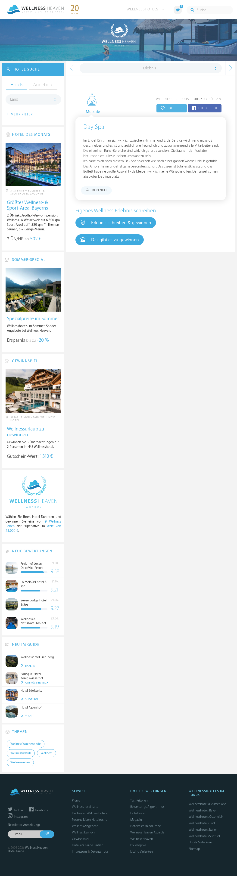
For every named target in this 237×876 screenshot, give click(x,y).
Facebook (41, 810)
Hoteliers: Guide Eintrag (87, 845)
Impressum (79, 852)
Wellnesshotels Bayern (203, 810)
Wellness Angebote (85, 826)
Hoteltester (137, 813)
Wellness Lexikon (83, 832)
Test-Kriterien (139, 800)
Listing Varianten (141, 852)
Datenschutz (99, 852)
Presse (76, 800)
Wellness (46, 753)
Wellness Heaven (141, 839)
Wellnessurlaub (20, 753)
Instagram (20, 817)
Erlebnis (149, 68)
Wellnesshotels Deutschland (208, 804)
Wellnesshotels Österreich (206, 817)
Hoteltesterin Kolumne (145, 826)
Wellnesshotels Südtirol (204, 836)
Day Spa (93, 127)
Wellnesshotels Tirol (202, 823)
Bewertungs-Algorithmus (147, 807)
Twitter (18, 810)
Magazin (136, 820)
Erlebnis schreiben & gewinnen (120, 222)
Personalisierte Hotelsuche (89, 820)
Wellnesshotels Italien (203, 830)
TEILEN (207, 108)
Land (14, 99)
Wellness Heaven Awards (147, 832)
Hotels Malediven (200, 842)
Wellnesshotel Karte (85, 807)
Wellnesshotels (143, 9)
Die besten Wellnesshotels (89, 813)
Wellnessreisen (20, 762)
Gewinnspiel (80, 839)
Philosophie (138, 845)
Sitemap (194, 849)
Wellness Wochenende (25, 744)
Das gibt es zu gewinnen (114, 239)
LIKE (174, 108)
